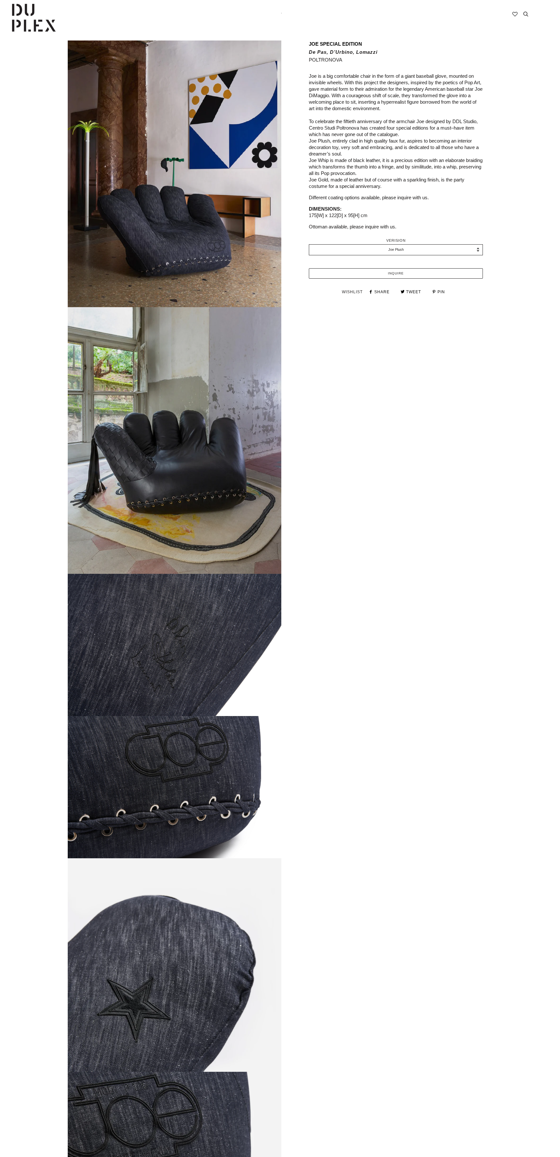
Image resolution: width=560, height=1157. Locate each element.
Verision (396, 240)
